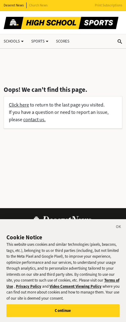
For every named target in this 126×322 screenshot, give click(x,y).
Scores (62, 41)
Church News (38, 5)
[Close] (118, 227)
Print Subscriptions (108, 5)
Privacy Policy (28, 286)
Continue (63, 310)
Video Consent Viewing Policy (76, 286)
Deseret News (14, 5)
